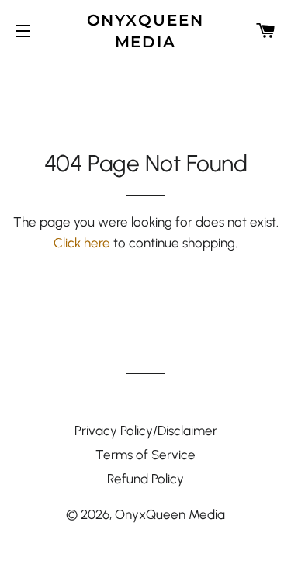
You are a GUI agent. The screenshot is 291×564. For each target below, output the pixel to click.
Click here (82, 243)
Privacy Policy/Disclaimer (145, 430)
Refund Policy (145, 478)
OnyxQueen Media (146, 31)
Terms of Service (145, 454)
